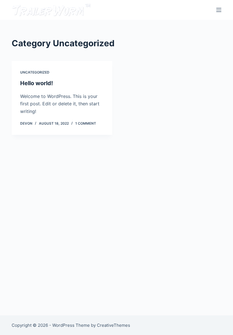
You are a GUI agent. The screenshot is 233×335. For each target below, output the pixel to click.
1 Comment (85, 123)
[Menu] (218, 9)
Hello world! (36, 83)
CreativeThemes (113, 325)
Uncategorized (34, 72)
